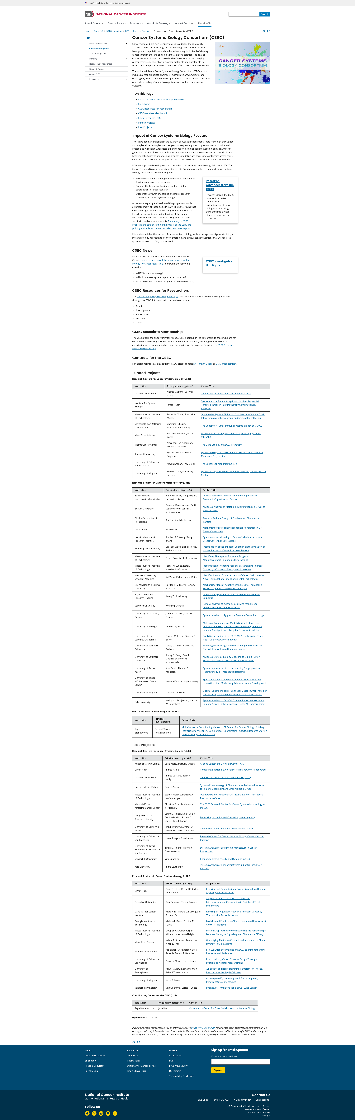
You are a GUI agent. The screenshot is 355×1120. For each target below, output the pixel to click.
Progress (94, 79)
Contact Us (133, 1055)
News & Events (97, 69)
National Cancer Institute (259, 1112)
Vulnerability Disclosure (181, 1076)
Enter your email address (224, 1056)
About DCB (94, 74)
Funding (93, 58)
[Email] (268, 30)
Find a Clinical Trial (136, 1070)
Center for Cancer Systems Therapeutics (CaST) (226, 393)
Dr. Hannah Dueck (202, 363)
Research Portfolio (98, 43)
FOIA (171, 1060)
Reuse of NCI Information (203, 1027)
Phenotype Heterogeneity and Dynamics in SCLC (225, 858)
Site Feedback (263, 1099)
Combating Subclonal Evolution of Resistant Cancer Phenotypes (233, 769)
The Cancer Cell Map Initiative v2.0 (219, 463)
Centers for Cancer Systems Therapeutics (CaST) (225, 777)
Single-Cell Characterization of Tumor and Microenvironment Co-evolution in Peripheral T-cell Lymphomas (233, 902)
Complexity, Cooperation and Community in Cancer (226, 828)
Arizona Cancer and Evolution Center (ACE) (222, 763)
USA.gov (266, 1115)
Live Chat (203, 1099)
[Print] (263, 30)
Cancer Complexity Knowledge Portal (156, 296)
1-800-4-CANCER (220, 1099)
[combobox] (244, 14)
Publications (133, 1060)
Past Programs (99, 53)
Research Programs (99, 48)
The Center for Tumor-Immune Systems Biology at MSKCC (231, 425)
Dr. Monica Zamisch (226, 363)
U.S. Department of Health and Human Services (248, 1106)
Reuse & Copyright (94, 1065)
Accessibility (175, 1055)
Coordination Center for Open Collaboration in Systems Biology (222, 1008)
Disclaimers (175, 1070)
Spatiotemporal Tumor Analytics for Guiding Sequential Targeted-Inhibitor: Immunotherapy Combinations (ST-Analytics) (230, 405)
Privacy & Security (178, 1065)
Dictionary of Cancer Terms (141, 1065)
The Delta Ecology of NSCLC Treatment (221, 444)
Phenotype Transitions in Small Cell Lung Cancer (231, 987)
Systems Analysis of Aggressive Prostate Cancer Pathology (233, 615)
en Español (90, 1060)
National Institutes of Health (257, 1109)
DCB (89, 38)
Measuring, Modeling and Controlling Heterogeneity (227, 817)
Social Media (91, 1070)
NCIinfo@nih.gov (242, 1099)
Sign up (218, 1070)
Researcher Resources (100, 63)
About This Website (95, 1055)
